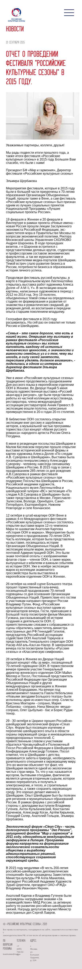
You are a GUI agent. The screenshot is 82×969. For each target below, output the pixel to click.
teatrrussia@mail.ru (11, 954)
